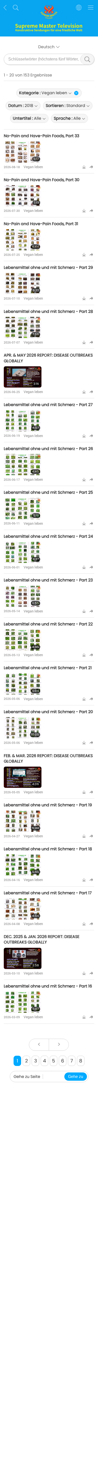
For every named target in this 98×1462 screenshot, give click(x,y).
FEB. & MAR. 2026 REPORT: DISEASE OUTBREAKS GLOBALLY (48, 758)
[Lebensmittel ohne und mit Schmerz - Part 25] (22, 508)
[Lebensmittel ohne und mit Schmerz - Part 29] (22, 283)
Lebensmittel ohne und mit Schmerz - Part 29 (48, 267)
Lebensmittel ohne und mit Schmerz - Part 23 (48, 580)
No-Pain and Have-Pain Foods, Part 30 (41, 180)
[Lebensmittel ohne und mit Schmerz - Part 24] (22, 552)
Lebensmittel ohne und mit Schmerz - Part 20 (48, 712)
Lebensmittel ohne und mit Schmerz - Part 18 (48, 849)
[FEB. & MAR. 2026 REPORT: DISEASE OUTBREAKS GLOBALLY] (22, 777)
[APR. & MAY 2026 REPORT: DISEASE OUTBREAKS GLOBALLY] (22, 377)
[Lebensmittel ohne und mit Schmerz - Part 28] (22, 327)
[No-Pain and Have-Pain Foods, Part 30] (22, 195)
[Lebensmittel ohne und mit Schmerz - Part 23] (22, 596)
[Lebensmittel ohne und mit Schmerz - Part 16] (22, 1002)
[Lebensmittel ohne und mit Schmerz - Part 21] (22, 684)
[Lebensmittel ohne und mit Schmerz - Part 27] (22, 421)
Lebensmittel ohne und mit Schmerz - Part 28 (48, 311)
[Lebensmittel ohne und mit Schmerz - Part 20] (22, 727)
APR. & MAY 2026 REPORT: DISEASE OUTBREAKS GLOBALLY (48, 358)
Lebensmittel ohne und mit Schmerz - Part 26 (48, 449)
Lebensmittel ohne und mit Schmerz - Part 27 (48, 405)
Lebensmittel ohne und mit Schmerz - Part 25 (48, 492)
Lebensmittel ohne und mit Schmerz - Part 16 (48, 986)
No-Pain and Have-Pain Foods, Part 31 (41, 224)
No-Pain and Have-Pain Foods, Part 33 (41, 136)
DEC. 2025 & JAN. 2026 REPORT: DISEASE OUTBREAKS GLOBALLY (41, 939)
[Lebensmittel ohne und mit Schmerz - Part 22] (22, 640)
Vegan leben (33, 166)
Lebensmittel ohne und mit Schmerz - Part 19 (48, 805)
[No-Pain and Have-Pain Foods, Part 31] (22, 239)
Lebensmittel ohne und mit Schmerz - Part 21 (48, 668)
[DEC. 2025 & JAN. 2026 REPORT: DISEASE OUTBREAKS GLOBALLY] (22, 958)
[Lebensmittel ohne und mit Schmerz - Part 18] (22, 865)
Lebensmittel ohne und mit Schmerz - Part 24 (48, 536)
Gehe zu (75, 1076)
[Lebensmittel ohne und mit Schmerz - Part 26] (22, 464)
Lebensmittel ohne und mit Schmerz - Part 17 (48, 893)
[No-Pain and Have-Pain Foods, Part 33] (22, 152)
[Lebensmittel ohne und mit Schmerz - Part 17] (22, 909)
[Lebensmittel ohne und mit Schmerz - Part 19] (22, 821)
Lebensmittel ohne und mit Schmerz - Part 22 (48, 624)
